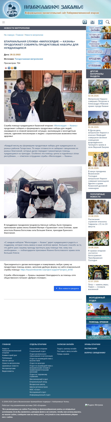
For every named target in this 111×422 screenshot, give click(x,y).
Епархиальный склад (38, 382)
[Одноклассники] (12, 67)
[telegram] (100, 22)
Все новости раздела (68, 288)
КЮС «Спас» (35, 390)
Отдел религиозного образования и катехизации (41, 355)
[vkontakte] (84, 22)
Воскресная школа (37, 384)
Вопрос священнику (95, 353)
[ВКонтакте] (9, 67)
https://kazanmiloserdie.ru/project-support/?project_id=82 (47, 270)
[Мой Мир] (15, 67)
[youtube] (92, 22)
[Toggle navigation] (3, 22)
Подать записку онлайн (66, 349)
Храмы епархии (92, 344)
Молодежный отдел (38, 392)
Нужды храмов (63, 354)
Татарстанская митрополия (29, 59)
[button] (107, 22)
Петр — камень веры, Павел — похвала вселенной (98, 287)
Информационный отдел (40, 395)
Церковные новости (10, 366)
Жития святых (8, 361)
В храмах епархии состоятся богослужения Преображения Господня (97, 255)
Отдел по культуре (37, 363)
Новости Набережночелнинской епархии (11, 351)
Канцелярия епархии (38, 349)
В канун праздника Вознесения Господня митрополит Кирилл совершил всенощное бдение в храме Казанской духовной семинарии (98, 179)
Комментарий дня (9, 355)
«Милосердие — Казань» (65, 125)
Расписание (91, 349)
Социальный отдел (38, 351)
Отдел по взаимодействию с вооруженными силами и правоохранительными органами (41, 369)
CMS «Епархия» (39, 405)
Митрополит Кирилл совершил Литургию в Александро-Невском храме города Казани (98, 102)
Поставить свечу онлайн (67, 351)
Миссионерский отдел (39, 379)
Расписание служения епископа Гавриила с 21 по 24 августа (97, 223)
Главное (19, 35)
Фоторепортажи (8, 368)
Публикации (7, 358)
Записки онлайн (65, 344)
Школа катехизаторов (39, 387)
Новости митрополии (34, 35)
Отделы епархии (38, 344)
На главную (9, 35)
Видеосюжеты (8, 371)
